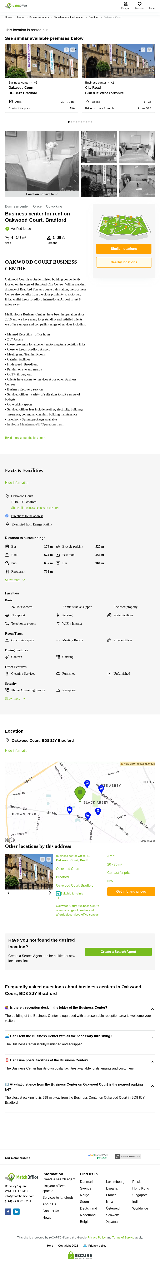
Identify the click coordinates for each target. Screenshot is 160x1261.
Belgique (86, 1221)
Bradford (94, 17)
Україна (112, 1221)
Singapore (140, 1195)
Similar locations (124, 248)
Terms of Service (123, 1237)
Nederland (88, 1215)
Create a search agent (58, 1179)
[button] (65, 49)
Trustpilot (11, 1137)
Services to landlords (58, 1197)
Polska (137, 1181)
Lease (20, 17)
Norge (84, 1195)
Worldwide (140, 1208)
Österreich (113, 1208)
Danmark (87, 1181)
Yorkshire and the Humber (69, 17)
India (136, 1201)
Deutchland (88, 1208)
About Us (49, 1204)
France (111, 1195)
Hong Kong (140, 1188)
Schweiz (112, 1215)
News (46, 1217)
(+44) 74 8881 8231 (18, 1201)
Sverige (85, 1188)
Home (8, 17)
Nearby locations (123, 262)
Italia (109, 1201)
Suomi (85, 1201)
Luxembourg (115, 1181)
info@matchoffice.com (19, 1196)
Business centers (39, 17)
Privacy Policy (97, 1237)
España (112, 1188)
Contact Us (50, 1211)
